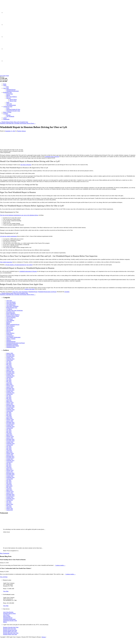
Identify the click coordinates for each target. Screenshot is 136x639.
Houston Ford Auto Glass (9, 628)
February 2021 (10, 402)
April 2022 (9, 382)
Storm (7, 102)
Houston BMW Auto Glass (10, 631)
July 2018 (8, 446)
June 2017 (8, 464)
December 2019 (10, 422)
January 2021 (9, 404)
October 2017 (9, 459)
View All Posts (3, 577)
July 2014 (8, 501)
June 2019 (8, 430)
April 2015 (9, 488)
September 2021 (10, 392)
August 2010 (9, 510)
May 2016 (8, 483)
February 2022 (10, 385)
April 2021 (9, 399)
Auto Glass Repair (23, 291)
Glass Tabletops (10, 320)
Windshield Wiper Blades (12, 345)
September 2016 (10, 477)
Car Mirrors (9, 309)
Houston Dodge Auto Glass (10, 634)
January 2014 (9, 504)
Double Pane (9, 94)
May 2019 (8, 432)
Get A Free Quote (4, 75)
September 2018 (10, 443)
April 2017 (9, 467)
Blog (7, 86)
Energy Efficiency (10, 313)
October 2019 (9, 425)
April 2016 (9, 484)
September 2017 (10, 460)
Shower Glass (12, 101)
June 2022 (8, 380)
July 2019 (8, 429)
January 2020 (9, 421)
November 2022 (10, 373)
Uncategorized (10, 336)
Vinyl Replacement (11, 105)
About (4, 85)
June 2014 (8, 502)
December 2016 (10, 473)
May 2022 (8, 381)
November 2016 (10, 474)
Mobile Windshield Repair (12, 324)
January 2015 (9, 493)
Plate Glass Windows (11, 96)
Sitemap (44, 637)
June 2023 (8, 363)
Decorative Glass (10, 312)
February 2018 (10, 453)
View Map (5, 591)
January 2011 (9, 508)
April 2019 (9, 433)
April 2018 (9, 450)
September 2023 (10, 358)
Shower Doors (13, 99)
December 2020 (10, 405)
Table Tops (9, 103)
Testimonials (6, 119)
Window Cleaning (10, 338)
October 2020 (9, 408)
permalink (66, 291)
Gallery (5, 117)
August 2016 (9, 478)
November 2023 (10, 356)
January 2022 (9, 387)
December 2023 (10, 354)
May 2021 (8, 398)
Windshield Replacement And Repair (47, 291)
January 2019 (9, 438)
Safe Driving (9, 327)
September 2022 (10, 375)
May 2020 (8, 415)
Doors (7, 108)
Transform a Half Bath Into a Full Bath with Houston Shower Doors (17, 123)
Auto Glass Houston (8, 612)
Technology (9, 334)
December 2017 (10, 456)
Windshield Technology (12, 344)
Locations (5, 113)
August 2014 (9, 500)
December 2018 (10, 439)
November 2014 (10, 495)
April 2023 (9, 366)
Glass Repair (9, 319)
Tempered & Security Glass (13, 110)
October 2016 (9, 476)
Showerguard (9, 330)
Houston (8, 115)
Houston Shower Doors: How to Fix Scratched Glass (14, 122)
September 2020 (10, 409)
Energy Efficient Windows (13, 314)
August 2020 (9, 411)
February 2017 (10, 470)
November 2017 (10, 457)
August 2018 (9, 445)
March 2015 (9, 490)
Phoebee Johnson (21, 131)
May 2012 (8, 505)
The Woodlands (10, 116)
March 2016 (9, 486)
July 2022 (8, 378)
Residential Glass (7, 92)
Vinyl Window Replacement (13, 337)
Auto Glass (6, 88)
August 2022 (9, 377)
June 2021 (8, 397)
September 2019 (10, 426)
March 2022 (9, 384)
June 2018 (8, 447)
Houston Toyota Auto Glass (10, 630)
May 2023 (8, 364)
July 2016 (8, 480)
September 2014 (10, 498)
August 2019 (9, 428)
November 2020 (10, 406)
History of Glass (7, 112)
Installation (9, 321)
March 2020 (9, 418)
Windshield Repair (11, 89)
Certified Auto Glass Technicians (14, 310)
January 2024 (9, 353)
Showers (8, 98)
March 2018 (9, 452)
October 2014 (9, 497)
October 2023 (9, 357)
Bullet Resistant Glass (11, 307)
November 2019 (10, 423)
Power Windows (10, 326)
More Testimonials (4, 553)
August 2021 (9, 394)
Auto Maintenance (11, 304)
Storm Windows (10, 333)
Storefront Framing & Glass (13, 109)
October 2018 (9, 442)
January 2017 (9, 471)
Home (4, 84)
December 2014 (10, 494)
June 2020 (8, 414)
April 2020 (9, 416)
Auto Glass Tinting (11, 303)
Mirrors (8, 95)
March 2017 (9, 469)
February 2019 (10, 436)
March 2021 (9, 401)
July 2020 (8, 412)
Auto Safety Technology (12, 306)
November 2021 (10, 390)
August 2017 (9, 462)
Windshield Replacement (12, 91)
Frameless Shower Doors (12, 316)
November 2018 (10, 440)
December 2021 (10, 388)
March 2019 (9, 435)
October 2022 (9, 374)
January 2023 (9, 370)
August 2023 (9, 360)
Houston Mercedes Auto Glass (10, 633)
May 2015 (8, 487)
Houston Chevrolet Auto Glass (10, 627)
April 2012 (9, 507)
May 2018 (8, 449)
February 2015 (10, 491)
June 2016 (8, 481)
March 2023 (9, 367)
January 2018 (9, 454)
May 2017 (8, 466)
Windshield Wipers (11, 347)
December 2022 (10, 371)
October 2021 (9, 391)
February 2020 (10, 419)
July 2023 (8, 361)
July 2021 (8, 395)
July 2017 (8, 463)
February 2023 (10, 368)
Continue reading (60, 565)
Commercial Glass (7, 106)
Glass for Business (11, 317)
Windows (8, 340)
